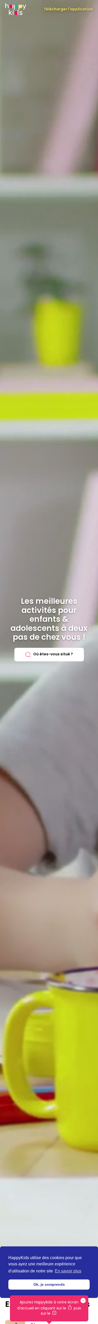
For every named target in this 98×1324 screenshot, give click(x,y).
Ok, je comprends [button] (49, 1284)
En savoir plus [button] (68, 1271)
